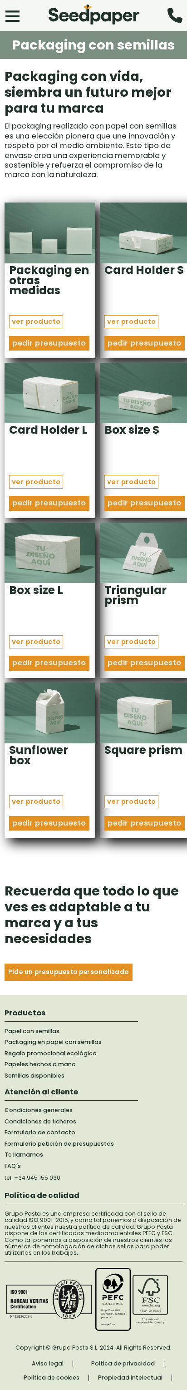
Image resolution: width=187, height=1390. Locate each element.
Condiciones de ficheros (40, 1121)
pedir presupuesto (49, 343)
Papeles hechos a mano (40, 1064)
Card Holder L (48, 430)
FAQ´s (13, 1166)
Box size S (131, 430)
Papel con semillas (32, 1031)
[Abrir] (12, 16)
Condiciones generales (39, 1110)
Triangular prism (135, 595)
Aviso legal (48, 1363)
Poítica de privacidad (123, 1363)
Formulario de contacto (40, 1132)
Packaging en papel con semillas (53, 1042)
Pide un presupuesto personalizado (68, 972)
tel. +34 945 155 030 (32, 1178)
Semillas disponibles (34, 1076)
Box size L (36, 590)
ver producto (36, 321)
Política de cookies (51, 1378)
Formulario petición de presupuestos (59, 1144)
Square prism (143, 750)
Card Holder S (144, 270)
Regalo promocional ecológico (51, 1053)
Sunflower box (38, 755)
